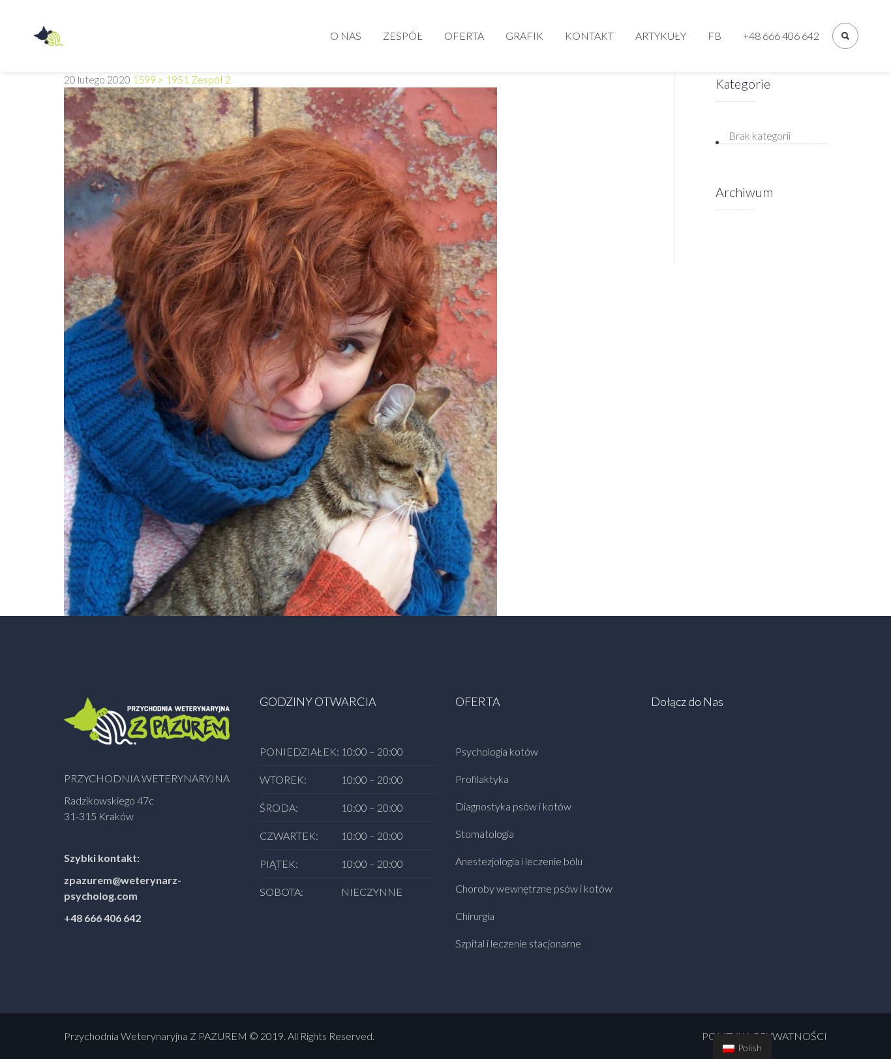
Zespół (403, 35)
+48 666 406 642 (781, 35)
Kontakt (589, 35)
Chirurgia (474, 916)
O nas (345, 35)
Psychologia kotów (496, 751)
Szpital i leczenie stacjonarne (518, 943)
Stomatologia (484, 833)
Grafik (524, 35)
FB (714, 35)
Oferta (464, 35)
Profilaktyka (482, 779)
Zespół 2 (211, 79)
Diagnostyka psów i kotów (513, 806)
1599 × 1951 (160, 79)
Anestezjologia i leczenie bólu (518, 861)
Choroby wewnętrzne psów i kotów (533, 888)
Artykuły (660, 35)
